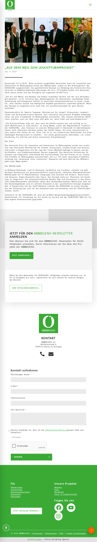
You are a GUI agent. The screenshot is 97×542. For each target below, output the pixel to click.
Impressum (37, 534)
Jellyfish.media (34, 539)
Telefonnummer (18, 398)
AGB (61, 534)
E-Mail (15, 386)
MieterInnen (16, 488)
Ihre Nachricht (19, 410)
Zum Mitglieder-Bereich (25, 288)
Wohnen (58, 488)
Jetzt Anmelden (20, 255)
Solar (56, 490)
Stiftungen (15, 497)
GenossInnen (17, 490)
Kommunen (16, 494)
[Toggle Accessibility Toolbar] (6, 527)
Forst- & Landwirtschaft (65, 494)
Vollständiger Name (21, 375)
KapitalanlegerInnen (20, 492)
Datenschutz (51, 534)
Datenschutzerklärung (56, 430)
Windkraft (59, 492)
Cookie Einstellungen (76, 534)
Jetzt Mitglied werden (25, 511)
